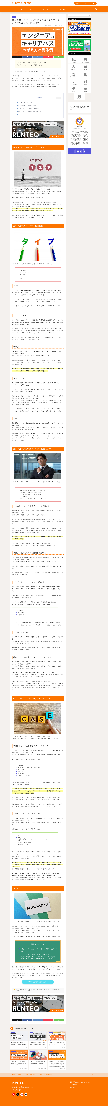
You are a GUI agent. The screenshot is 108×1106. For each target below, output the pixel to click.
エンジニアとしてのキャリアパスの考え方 (29, 108)
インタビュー (63, 9)
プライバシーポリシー (76, 1086)
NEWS (12, 9)
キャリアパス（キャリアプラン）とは (28, 102)
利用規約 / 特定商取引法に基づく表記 (80, 1082)
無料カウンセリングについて (84, 3)
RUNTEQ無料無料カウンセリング (38, 982)
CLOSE (58, 97)
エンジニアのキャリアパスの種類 (27, 105)
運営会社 (72, 1081)
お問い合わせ (73, 1087)
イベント (53, 9)
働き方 (19, 1074)
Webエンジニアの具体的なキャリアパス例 (29, 111)
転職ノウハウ (33, 9)
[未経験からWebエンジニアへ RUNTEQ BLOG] (21, 3)
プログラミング (21, 9)
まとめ (20, 114)
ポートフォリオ (43, 9)
